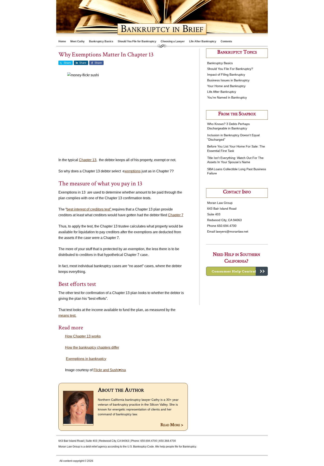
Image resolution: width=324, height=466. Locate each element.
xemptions (133, 171)
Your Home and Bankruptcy (226, 86)
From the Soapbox (237, 113)
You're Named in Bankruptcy (227, 97)
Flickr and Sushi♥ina (109, 370)
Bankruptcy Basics (220, 63)
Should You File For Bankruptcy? (230, 69)
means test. (67, 315)
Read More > (171, 424)
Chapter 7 (175, 215)
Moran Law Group (69, 446)
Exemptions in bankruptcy (86, 359)
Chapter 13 (87, 160)
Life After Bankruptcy (221, 91)
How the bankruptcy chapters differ (92, 347)
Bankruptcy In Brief (100, 17)
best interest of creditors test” (89, 209)
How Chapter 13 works (83, 336)
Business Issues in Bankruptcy (228, 80)
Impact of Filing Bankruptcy (226, 74)
